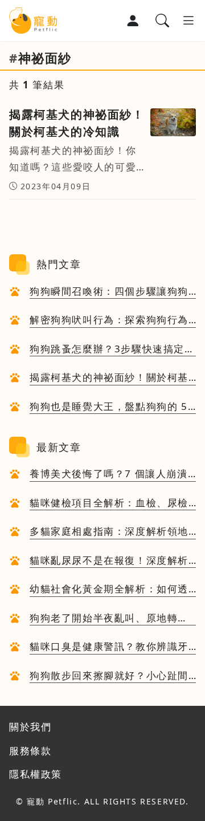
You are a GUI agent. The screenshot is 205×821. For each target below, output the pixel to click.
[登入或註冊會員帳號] (132, 20)
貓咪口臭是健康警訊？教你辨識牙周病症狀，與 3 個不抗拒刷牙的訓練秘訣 (110, 647)
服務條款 (30, 750)
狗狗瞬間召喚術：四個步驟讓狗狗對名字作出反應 (109, 291)
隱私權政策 (35, 774)
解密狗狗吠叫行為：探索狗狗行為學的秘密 (109, 320)
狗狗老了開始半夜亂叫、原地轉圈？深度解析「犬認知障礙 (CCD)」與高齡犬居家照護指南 (104, 618)
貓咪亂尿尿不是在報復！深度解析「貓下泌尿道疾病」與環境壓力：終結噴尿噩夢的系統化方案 (109, 561)
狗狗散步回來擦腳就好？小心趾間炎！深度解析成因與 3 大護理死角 (110, 676)
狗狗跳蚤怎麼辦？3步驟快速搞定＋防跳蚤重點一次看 (112, 349)
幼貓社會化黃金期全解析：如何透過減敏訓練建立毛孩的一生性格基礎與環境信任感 (109, 589)
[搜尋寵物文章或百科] (162, 20)
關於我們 (30, 726)
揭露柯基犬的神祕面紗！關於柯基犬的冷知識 (109, 378)
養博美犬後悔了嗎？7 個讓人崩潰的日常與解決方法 (109, 474)
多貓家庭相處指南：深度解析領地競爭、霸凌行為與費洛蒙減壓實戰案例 (109, 532)
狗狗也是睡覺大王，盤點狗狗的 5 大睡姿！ (109, 407)
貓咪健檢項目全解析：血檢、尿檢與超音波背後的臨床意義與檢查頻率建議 (109, 503)
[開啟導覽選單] (188, 20)
